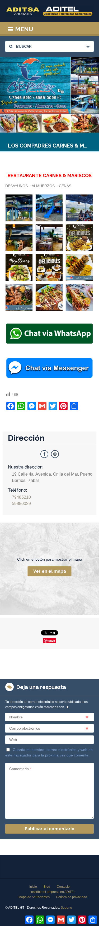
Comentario (20, 769)
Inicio (33, 886)
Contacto (63, 886)
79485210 (21, 497)
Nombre (16, 717)
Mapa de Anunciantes (34, 897)
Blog (47, 886)
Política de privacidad (71, 897)
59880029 (21, 503)
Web (13, 740)
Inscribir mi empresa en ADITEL (53, 892)
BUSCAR (23, 46)
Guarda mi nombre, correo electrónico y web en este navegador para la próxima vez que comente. (49, 752)
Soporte (66, 907)
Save (51, 641)
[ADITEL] (49, 11)
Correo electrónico (24, 728)
